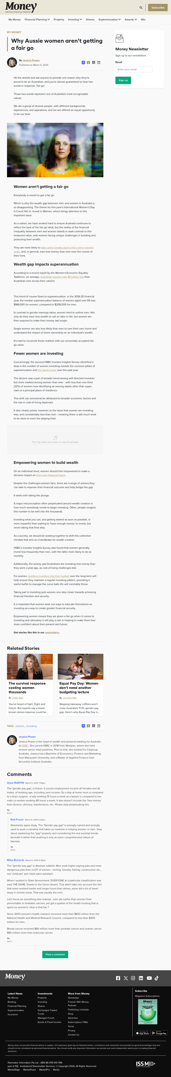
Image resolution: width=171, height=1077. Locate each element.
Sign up (123, 80)
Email (118, 62)
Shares (90, 19)
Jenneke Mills (70, 697)
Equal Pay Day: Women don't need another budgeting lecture (78, 687)
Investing (74, 19)
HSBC (25, 745)
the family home (47, 370)
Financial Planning (36, 19)
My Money (15, 19)
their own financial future (50, 475)
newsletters (52, 632)
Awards (130, 19)
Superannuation (108, 19)
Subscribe (157, 7)
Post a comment (55, 954)
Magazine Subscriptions (147, 996)
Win (143, 19)
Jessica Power (31, 60)
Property (59, 19)
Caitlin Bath (18, 697)
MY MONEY (14, 32)
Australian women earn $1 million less (62, 277)
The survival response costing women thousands (27, 687)
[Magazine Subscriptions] (149, 1011)
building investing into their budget (48, 576)
